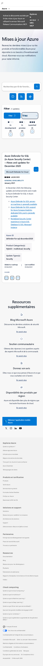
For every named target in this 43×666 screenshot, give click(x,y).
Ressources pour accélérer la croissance (15, 515)
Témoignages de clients (10, 470)
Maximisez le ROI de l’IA (10, 500)
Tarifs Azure (6, 485)
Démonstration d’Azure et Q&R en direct (15, 526)
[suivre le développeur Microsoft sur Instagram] (11, 428)
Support (5, 523)
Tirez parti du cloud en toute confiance (15, 462)
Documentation (8, 556)
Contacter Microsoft (9, 639)
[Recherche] (37, 86)
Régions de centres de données (12, 458)
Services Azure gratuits (10, 488)
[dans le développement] (10, 134)
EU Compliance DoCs (27, 654)
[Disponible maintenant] (32, 131)
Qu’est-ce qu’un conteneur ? (11, 614)
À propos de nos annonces (11, 654)
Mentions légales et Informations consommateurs (18, 643)
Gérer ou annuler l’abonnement (27, 639)
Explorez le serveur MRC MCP (33, 20)
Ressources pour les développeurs (13, 564)
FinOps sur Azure (8, 496)
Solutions (6, 511)
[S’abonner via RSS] (21, 96)
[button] (13, 96)
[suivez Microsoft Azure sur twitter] (6, 428)
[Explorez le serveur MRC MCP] (30, 96)
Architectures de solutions (11, 519)
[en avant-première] (22, 134)
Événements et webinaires (11, 572)
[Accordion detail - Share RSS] (12, 278)
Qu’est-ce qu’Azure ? (9, 446)
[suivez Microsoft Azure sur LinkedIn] (15, 428)
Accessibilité (6, 658)
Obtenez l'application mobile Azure (19, 421)
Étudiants (6, 568)
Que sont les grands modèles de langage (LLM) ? (18, 610)
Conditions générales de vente (12, 651)
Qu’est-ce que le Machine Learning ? (14, 598)
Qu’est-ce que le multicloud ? (12, 594)
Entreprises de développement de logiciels (16, 538)
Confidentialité (7, 647)
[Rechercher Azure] (2, 3)
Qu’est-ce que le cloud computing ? (14, 591)
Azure (5, 8)
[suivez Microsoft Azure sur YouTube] (20, 428)
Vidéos (5, 580)
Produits (5, 481)
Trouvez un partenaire (10, 545)
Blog (4, 560)
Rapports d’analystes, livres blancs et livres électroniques (20, 576)
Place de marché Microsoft (11, 541)
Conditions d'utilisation (21, 647)
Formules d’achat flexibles (11, 492)
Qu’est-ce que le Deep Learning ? (13, 602)
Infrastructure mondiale (10, 454)
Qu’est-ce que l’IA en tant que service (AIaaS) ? (17, 606)
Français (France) (11, 626)
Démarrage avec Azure (10, 450)
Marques (26, 651)
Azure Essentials (8, 466)
